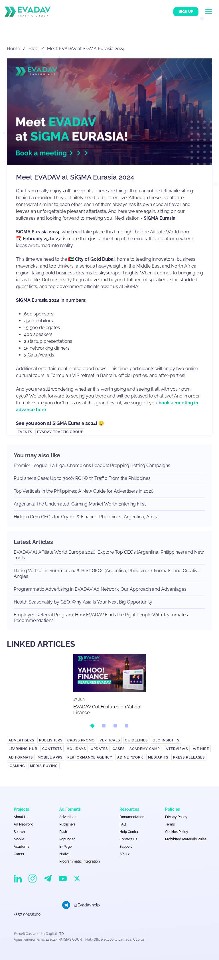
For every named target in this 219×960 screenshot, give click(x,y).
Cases (119, 749)
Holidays (76, 749)
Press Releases (189, 757)
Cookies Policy (176, 832)
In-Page (65, 847)
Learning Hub (23, 749)
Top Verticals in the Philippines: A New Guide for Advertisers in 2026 (84, 491)
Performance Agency (89, 757)
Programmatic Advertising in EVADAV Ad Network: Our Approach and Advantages (100, 589)
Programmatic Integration (79, 861)
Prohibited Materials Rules (185, 839)
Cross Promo (81, 740)
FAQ (122, 824)
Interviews (176, 749)
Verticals (110, 740)
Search (19, 832)
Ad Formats (21, 757)
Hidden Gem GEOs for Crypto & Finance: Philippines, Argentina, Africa (86, 516)
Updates (99, 749)
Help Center (128, 832)
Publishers (50, 740)
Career (19, 854)
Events (25, 432)
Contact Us (128, 839)
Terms (170, 824)
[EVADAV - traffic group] (28, 12)
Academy (21, 847)
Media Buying (44, 766)
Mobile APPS (50, 757)
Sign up (186, 12)
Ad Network (130, 757)
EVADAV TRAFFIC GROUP (60, 432)
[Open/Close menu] (212, 12)
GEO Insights (166, 740)
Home (13, 48)
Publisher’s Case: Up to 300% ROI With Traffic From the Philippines (82, 478)
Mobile (19, 839)
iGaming (17, 766)
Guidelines (136, 740)
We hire (201, 749)
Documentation (131, 817)
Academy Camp (144, 749)
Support (125, 847)
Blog (33, 48)
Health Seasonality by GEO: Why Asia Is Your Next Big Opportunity (83, 602)
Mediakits (158, 757)
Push (63, 832)
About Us (21, 817)
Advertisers (21, 740)
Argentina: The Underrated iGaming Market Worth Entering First (80, 504)
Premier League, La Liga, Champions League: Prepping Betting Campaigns (92, 465)
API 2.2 (124, 854)
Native (64, 854)
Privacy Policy (176, 817)
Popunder (67, 839)
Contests (52, 749)
